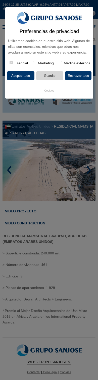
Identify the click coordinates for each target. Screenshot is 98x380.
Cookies (49, 90)
